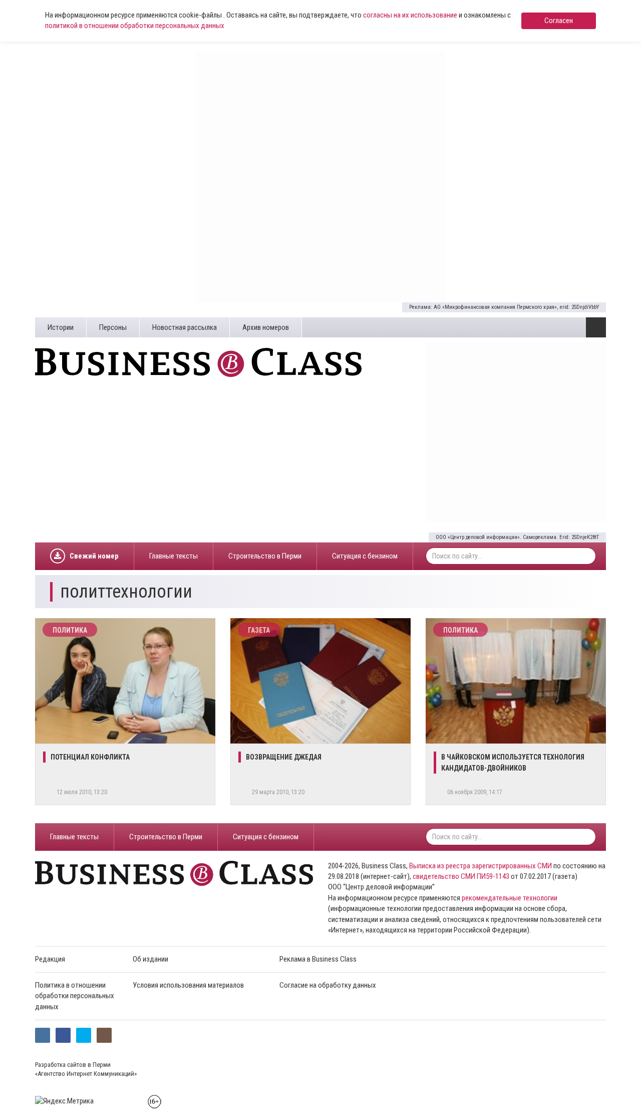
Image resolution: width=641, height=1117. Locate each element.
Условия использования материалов (188, 985)
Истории (61, 327)
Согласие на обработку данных (327, 985)
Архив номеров (265, 327)
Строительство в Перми (264, 556)
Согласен (558, 20)
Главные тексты (173, 556)
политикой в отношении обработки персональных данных (134, 25)
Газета (259, 630)
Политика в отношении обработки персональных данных (74, 996)
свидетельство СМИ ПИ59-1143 (461, 876)
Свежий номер (94, 556)
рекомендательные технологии (509, 897)
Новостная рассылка (184, 327)
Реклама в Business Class (318, 959)
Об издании (150, 959)
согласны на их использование (410, 15)
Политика (70, 630)
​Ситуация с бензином (365, 556)
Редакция (50, 959)
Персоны (113, 327)
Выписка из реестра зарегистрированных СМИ (480, 865)
